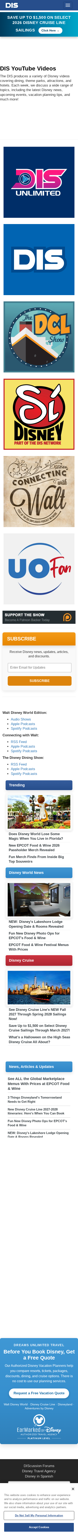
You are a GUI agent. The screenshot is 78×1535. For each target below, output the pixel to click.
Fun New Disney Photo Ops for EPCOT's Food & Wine (34, 935)
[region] (39, 1509)
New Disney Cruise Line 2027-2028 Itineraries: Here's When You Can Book (36, 1111)
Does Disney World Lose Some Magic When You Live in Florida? (36, 836)
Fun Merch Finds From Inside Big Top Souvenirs (36, 859)
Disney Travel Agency (39, 1471)
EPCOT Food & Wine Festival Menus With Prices (39, 947)
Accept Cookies (39, 1527)
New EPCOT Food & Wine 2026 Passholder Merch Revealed (34, 847)
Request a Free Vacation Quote (39, 1393)
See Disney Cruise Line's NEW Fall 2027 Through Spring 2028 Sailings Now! (37, 1014)
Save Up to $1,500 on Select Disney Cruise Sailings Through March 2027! (39, 1028)
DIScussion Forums (39, 1466)
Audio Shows (21, 719)
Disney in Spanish (39, 1476)
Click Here (48, 30)
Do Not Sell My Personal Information (39, 1515)
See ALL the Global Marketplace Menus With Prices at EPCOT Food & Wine (38, 1084)
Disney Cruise (21, 960)
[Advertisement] (39, 1181)
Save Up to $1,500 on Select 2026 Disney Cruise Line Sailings (39, 23)
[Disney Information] (11, 4)
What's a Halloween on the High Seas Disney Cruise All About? (39, 1039)
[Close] (73, 1489)
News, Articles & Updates (31, 1067)
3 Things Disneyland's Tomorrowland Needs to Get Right (35, 1099)
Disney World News (26, 873)
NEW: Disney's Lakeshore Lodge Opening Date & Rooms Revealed (36, 924)
